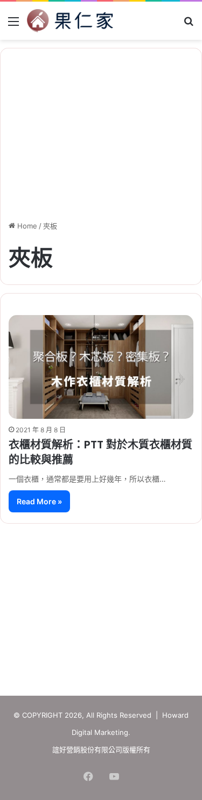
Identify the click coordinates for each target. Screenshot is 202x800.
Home (26, 226)
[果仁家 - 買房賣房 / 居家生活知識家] (70, 20)
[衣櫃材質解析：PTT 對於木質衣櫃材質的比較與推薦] (101, 367)
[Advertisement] (101, 604)
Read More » (39, 501)
